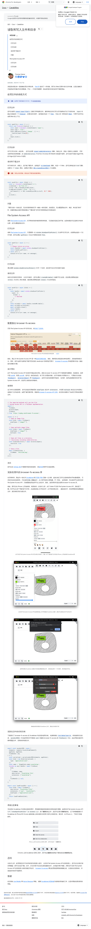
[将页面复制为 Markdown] (39, 29)
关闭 (70, 22)
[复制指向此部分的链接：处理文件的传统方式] (28, 95)
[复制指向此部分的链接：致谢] (13, 876)
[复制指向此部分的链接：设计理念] (16, 369)
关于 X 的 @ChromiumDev (68, 909)
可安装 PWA (39, 478)
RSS (62, 918)
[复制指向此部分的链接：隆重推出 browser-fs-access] (37, 323)
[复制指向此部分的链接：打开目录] (16, 147)
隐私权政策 (9, 925)
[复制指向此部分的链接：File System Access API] (31, 216)
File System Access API (18, 221)
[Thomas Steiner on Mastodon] (21, 77)
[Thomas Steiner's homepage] (26, 77)
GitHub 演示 (17, 467)
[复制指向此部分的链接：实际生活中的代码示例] (27, 732)
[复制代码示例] (82, 122)
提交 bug (4, 909)
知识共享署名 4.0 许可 (31, 892)
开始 (82, 22)
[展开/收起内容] (17, 36)
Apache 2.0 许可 (59, 892)
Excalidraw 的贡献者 (47, 881)
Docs (4, 8)
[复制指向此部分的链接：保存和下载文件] (22, 162)
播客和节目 (35, 918)
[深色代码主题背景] (79, 122)
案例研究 (34, 912)
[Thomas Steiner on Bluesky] (24, 77)
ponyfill (21, 375)
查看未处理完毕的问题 (8, 912)
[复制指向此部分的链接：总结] (13, 858)
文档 (28, 2)
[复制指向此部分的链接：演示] (13, 463)
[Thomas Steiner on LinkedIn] (19, 77)
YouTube (63, 912)
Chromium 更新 (36, 909)
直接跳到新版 (37, 101)
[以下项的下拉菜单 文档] (32, 2)
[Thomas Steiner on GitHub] (16, 77)
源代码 (41, 467)
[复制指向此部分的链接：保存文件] (16, 273)
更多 (37, 2)
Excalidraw (29, 478)
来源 (57, 353)
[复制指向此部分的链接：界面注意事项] (20, 805)
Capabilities (14, 8)
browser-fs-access (61, 361)
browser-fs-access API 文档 (48, 392)
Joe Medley (17, 881)
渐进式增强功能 (41, 359)
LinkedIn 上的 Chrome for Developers (71, 915)
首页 (9, 24)
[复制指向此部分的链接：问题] (13, 204)
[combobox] (56, 2)
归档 (33, 915)
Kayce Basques (28, 881)
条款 (3, 925)
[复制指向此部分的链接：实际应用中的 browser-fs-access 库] (44, 472)
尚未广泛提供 (39, 328)
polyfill (13, 375)
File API (37, 87)
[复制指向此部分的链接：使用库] (14, 386)
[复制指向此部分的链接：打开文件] (16, 108)
